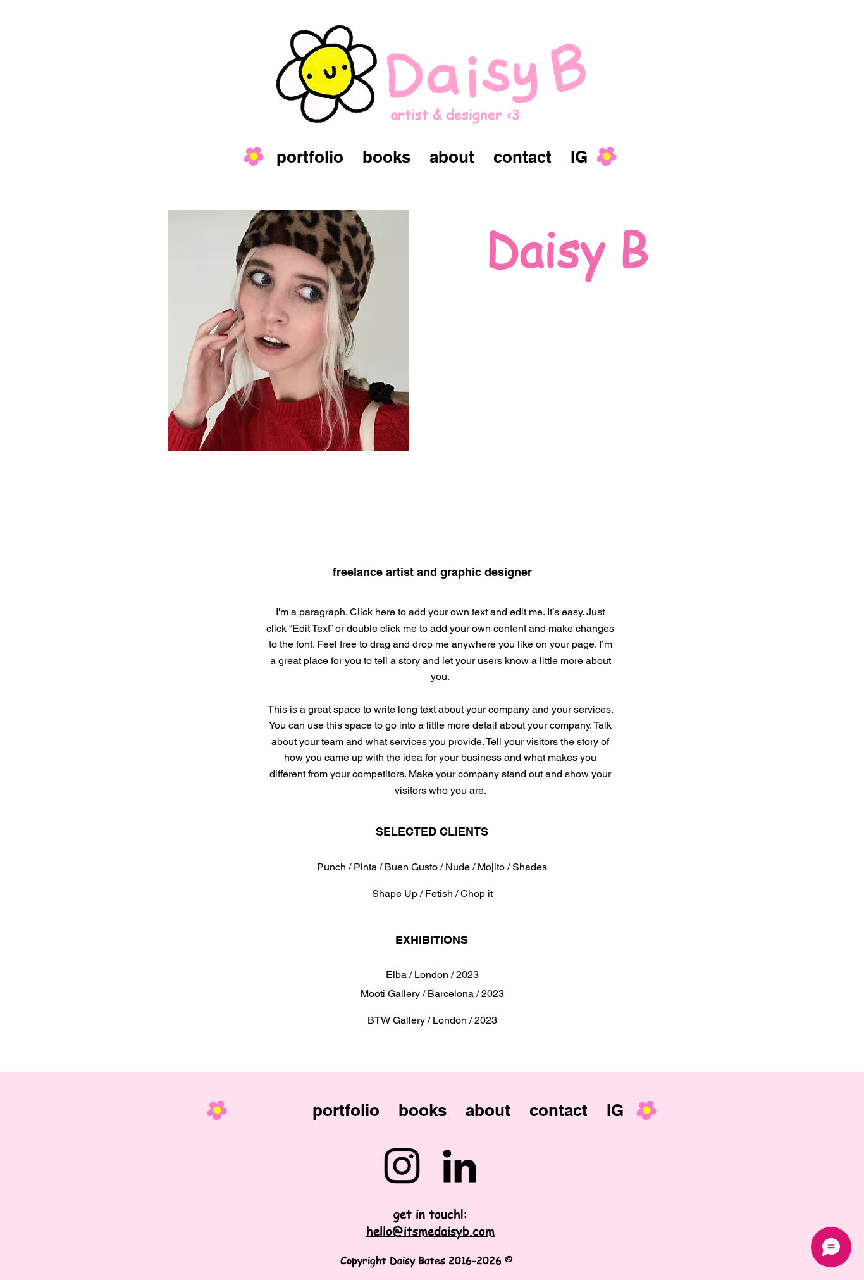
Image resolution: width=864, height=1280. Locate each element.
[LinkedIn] (459, 1165)
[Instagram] (402, 1165)
